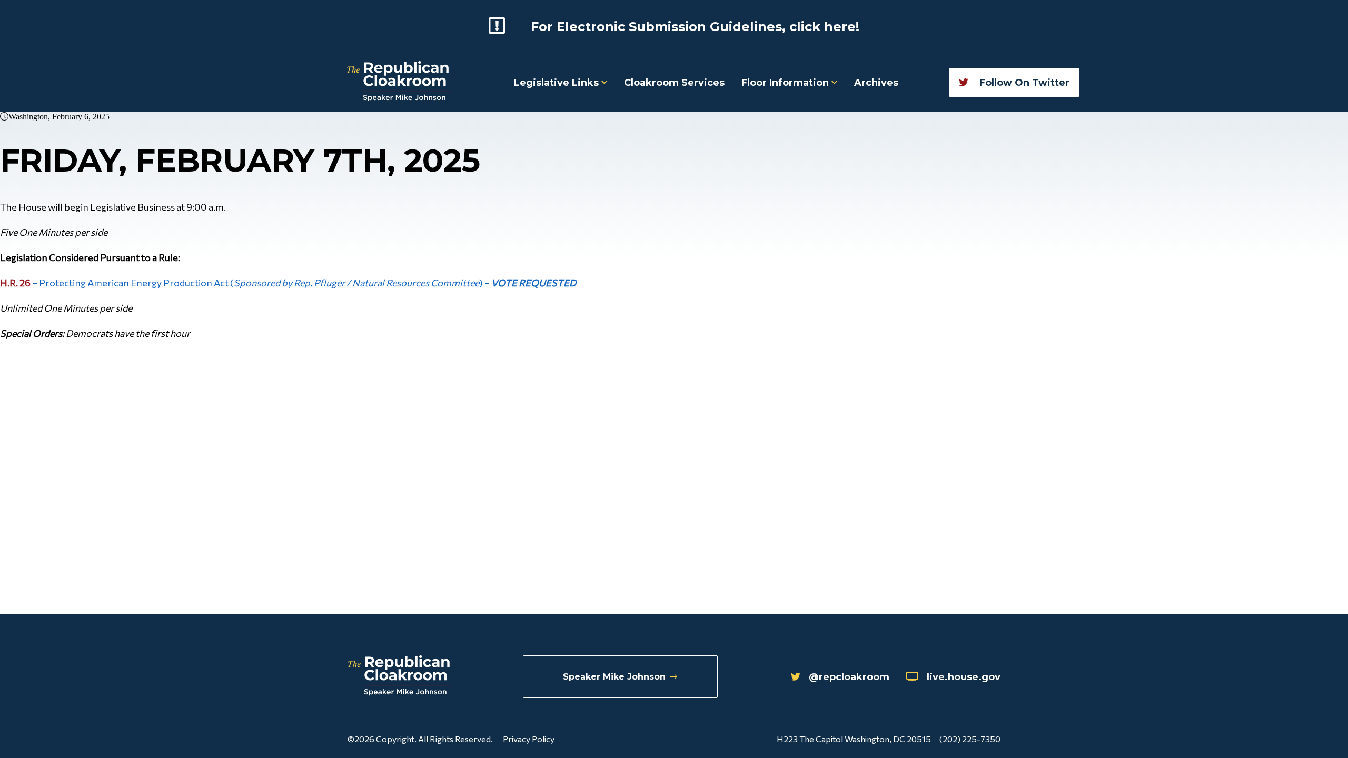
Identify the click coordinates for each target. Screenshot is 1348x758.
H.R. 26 (15, 282)
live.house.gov (963, 677)
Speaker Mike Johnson (614, 677)
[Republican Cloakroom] (398, 82)
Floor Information (786, 82)
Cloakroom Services (674, 82)
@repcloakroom (849, 677)
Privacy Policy (528, 739)
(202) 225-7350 (969, 739)
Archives (876, 82)
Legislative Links (557, 82)
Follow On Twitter (1023, 82)
